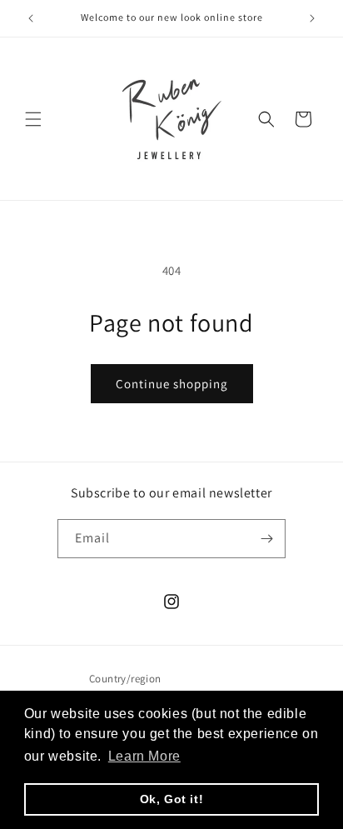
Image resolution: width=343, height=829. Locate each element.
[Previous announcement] (30, 18)
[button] (33, 119)
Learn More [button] (144, 756)
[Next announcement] (312, 18)
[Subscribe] (266, 538)
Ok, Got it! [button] (172, 799)
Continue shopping (172, 384)
